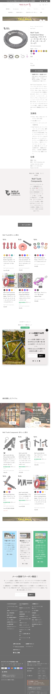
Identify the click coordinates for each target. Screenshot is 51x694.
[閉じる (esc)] (47, 330)
